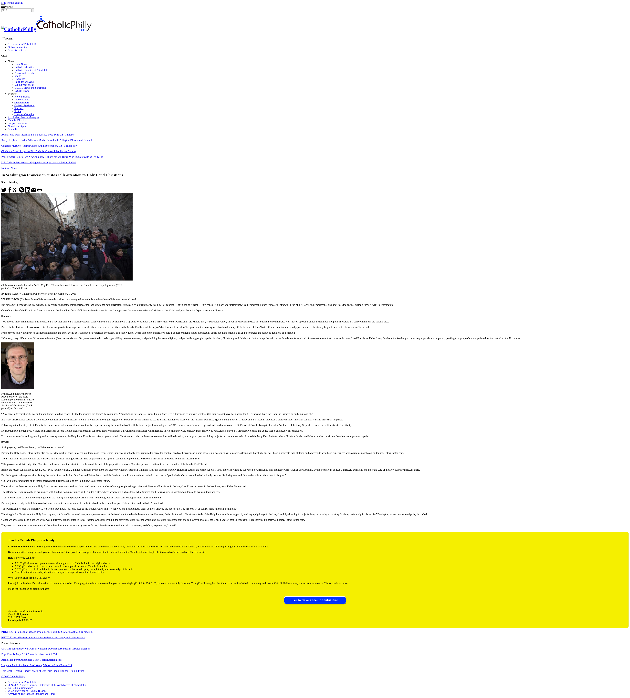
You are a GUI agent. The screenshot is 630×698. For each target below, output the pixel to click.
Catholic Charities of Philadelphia (31, 70)
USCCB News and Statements (30, 87)
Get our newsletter (17, 47)
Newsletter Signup (17, 126)
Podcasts (18, 108)
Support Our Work (17, 123)
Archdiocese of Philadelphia (22, 44)
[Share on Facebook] (9, 191)
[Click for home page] (46, 29)
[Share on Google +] (15, 191)
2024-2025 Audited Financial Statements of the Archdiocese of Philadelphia (47, 685)
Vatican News (21, 90)
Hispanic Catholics (24, 114)
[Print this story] (39, 191)
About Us (13, 129)
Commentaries (21, 102)
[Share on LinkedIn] (27, 191)
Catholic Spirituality (24, 105)
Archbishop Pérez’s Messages (23, 117)
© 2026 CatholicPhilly (13, 676)
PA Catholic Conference (20, 688)
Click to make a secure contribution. (315, 600)
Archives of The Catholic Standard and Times (31, 693)
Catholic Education (24, 67)
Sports (17, 76)
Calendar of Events (24, 81)
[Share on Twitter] (4, 191)
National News (9, 168)
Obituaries (19, 79)
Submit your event (23, 84)
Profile (17, 111)
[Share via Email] (33, 191)
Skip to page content (11, 2)
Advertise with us (17, 50)
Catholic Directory (17, 120)
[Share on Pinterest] (21, 191)
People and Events (24, 73)
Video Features (22, 99)
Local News (20, 64)
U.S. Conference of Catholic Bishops (27, 690)
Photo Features (22, 96)
